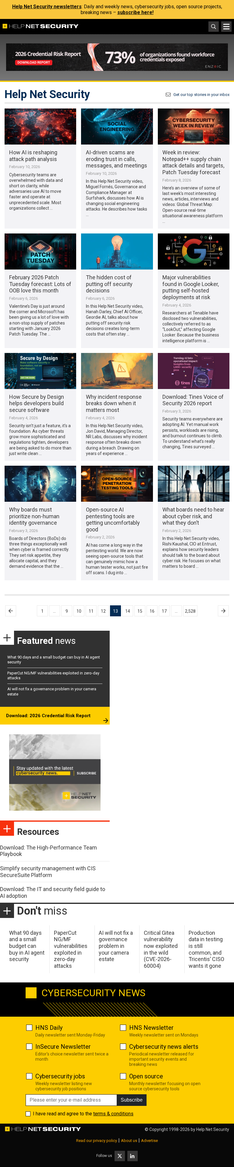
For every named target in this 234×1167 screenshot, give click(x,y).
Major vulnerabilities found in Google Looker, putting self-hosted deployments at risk (190, 287)
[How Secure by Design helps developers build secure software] (40, 371)
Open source (146, 1076)
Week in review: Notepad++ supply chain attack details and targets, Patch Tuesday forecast (193, 162)
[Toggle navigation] (226, 26)
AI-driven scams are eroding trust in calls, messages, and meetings (116, 159)
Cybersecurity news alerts (163, 1046)
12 (103, 611)
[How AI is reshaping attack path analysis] (40, 126)
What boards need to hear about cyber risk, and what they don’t (193, 516)
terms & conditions (113, 1114)
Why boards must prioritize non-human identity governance (34, 516)
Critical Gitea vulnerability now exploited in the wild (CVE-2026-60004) (161, 949)
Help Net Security (212, 1129)
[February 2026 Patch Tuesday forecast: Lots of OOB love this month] (40, 251)
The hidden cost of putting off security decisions (109, 284)
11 (91, 611)
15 (139, 611)
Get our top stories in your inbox (201, 95)
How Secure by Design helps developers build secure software (36, 403)
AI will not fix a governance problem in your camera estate (116, 946)
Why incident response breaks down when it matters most (114, 403)
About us (129, 1140)
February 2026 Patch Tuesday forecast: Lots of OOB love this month (40, 284)
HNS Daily (48, 1027)
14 (127, 611)
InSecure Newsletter (63, 1046)
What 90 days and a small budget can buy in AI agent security (26, 946)
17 (164, 611)
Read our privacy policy (96, 1140)
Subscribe (132, 1100)
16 (152, 611)
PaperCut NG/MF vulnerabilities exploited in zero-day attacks (70, 949)
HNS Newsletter (151, 1027)
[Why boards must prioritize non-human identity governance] (40, 484)
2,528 (190, 611)
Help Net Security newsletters (47, 6)
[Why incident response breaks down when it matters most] (117, 371)
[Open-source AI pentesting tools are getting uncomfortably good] (117, 484)
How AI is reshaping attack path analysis (33, 155)
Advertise (149, 1140)
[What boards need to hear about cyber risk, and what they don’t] (193, 484)
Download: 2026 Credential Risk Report (48, 715)
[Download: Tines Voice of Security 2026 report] (193, 371)
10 (78, 611)
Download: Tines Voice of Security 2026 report (193, 400)
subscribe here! (135, 12)
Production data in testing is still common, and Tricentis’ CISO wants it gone (206, 949)
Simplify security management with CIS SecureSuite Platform (48, 871)
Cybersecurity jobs (60, 1076)
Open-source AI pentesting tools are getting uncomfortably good (113, 519)
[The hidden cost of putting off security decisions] (117, 251)
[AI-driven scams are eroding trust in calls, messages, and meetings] (117, 126)
